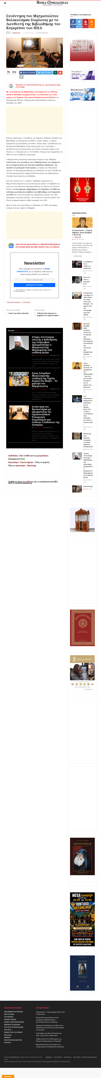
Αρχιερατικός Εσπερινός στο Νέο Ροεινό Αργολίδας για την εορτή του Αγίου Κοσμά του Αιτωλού (50, 1028)
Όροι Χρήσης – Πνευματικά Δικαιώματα (85, 1057)
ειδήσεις (30, 482)
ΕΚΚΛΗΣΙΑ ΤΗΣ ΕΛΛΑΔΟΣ (12, 1024)
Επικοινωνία (67, 1057)
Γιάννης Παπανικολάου (41, 355)
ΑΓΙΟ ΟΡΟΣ (7, 1030)
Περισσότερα (78, 256)
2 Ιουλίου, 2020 (88, 449)
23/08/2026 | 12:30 (54, 389)
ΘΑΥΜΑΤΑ (7, 1037)
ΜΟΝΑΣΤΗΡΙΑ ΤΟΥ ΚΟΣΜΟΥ (13, 1032)
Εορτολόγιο (13, 462)
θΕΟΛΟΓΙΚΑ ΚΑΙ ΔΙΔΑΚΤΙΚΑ (13, 1040)
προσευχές (21, 465)
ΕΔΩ (23, 459)
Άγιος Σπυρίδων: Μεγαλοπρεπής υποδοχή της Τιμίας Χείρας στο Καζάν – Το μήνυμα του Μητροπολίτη (44, 380)
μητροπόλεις (42, 456)
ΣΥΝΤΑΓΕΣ (7, 1042)
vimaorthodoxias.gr (13, 1057)
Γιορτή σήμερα (26, 462)
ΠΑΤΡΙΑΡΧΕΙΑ (8, 1017)
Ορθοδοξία (13, 456)
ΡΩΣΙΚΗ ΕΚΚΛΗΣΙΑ (42, 33)
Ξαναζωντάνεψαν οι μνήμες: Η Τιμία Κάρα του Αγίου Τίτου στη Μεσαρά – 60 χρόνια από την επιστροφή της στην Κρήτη (89, 304)
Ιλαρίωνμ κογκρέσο (13, 302)
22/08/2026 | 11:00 (47, 427)
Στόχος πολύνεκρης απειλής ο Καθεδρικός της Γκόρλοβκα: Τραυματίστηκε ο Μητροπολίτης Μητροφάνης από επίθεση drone (44, 344)
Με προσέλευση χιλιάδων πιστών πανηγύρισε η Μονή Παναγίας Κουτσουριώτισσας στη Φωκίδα (47, 1020)
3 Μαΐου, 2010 (88, 489)
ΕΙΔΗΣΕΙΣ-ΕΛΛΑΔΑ (10, 1019)
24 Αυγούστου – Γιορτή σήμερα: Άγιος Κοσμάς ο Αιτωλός (82, 232)
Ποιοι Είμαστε (58, 1057)
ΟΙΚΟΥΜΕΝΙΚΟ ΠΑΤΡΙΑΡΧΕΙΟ (13, 1012)
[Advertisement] (34, 120)
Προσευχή (31, 465)
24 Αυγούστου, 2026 (78, 239)
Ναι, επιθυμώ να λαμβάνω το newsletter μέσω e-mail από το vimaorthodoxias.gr (32, 290)
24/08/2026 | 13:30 (54, 355)
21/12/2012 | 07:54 (28, 33)
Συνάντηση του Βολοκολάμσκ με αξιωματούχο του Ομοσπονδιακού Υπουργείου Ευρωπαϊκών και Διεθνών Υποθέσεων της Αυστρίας (46, 415)
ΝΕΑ (28, 456)
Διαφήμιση (49, 1057)
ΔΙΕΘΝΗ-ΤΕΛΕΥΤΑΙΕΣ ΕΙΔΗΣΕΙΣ (14, 1022)
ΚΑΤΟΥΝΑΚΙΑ (88, 486)
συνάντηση (26, 302)
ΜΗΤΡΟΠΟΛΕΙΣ (9, 1014)
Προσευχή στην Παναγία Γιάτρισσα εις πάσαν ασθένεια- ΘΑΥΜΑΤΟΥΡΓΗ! (89, 440)
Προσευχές (8, 1035)
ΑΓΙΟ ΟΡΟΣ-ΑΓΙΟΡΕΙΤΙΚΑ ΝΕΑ (13, 1027)
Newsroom (16, 33)
